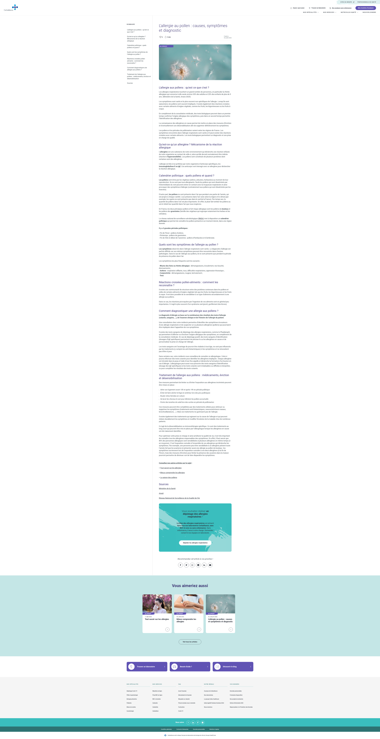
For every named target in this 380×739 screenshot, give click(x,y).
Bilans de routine (131, 707)
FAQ (179, 684)
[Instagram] (203, 723)
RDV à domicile (156, 699)
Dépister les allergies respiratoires (195, 543)
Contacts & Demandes (182, 729)
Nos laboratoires (208, 695)
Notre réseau (209, 684)
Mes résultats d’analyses (366, 8)
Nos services (157, 684)
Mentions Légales (214, 729)
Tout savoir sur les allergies (170, 468)
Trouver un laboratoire (318, 8)
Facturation (181, 707)
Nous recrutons (208, 707)
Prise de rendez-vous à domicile (186, 703)
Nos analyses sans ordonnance (342, 8)
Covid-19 (180, 711)
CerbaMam (155, 711)
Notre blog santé (348, 12)
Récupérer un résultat (184, 699)
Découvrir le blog (230, 667)
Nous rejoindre (369, 12)
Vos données (234, 684)
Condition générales (166, 729)
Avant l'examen (182, 691)
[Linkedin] (193, 723)
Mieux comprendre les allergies (172, 473)
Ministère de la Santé (167, 488)
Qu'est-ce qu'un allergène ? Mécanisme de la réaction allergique (136, 39)
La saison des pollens (168, 477)
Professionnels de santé (366, 2)
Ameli (161, 493)
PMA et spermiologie (132, 695)
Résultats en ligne (157, 691)
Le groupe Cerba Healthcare (211, 699)
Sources (130, 83)
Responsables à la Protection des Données (241, 707)
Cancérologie (130, 711)
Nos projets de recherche (236, 699)
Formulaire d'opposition (236, 695)
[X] (188, 723)
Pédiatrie (129, 703)
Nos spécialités (132, 684)
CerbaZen (155, 703)
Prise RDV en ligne (157, 695)
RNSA (201, 218)
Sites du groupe (346, 2)
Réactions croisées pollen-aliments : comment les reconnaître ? (136, 61)
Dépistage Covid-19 (132, 691)
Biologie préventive (132, 699)
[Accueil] (11, 7)
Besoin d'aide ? (186, 667)
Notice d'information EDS (236, 703)
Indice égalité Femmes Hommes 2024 (214, 703)
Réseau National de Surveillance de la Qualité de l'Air (179, 498)
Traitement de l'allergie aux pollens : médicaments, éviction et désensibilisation (139, 76)
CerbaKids (155, 707)
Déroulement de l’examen (185, 695)
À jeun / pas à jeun (298, 8)
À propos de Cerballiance (210, 691)
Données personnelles (236, 691)
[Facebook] (198, 723)
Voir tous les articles (190, 642)
